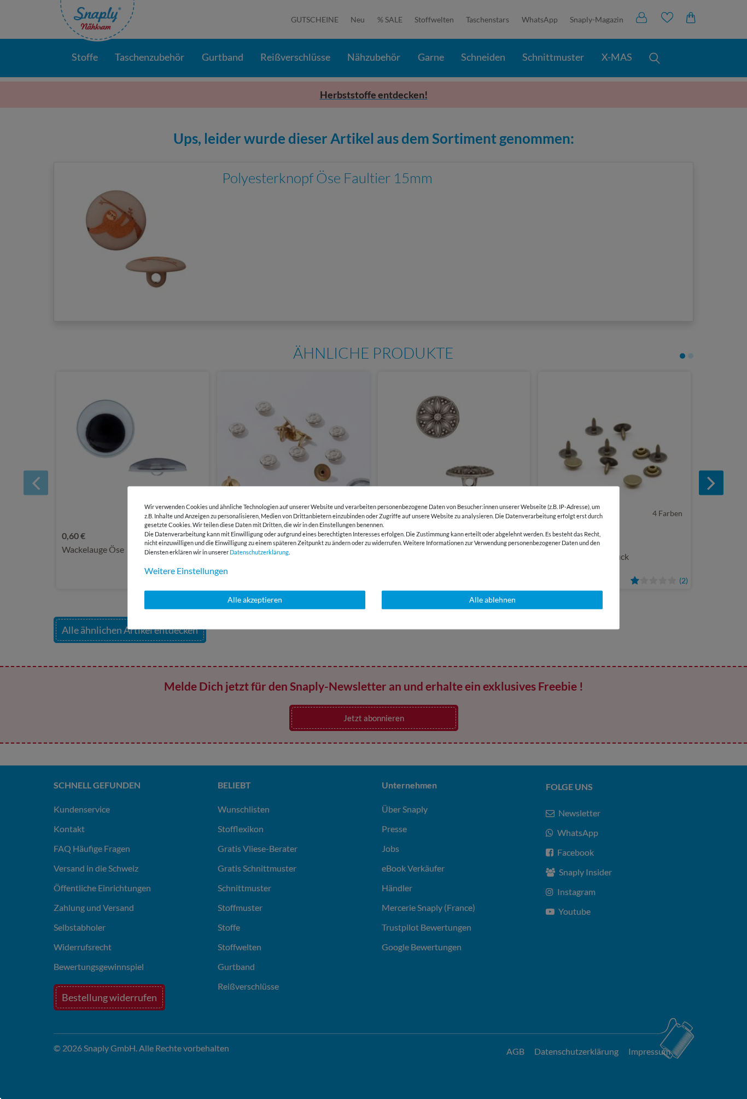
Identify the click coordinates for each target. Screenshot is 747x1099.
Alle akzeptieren (254, 599)
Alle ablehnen (492, 599)
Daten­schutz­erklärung (259, 552)
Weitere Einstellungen (186, 570)
